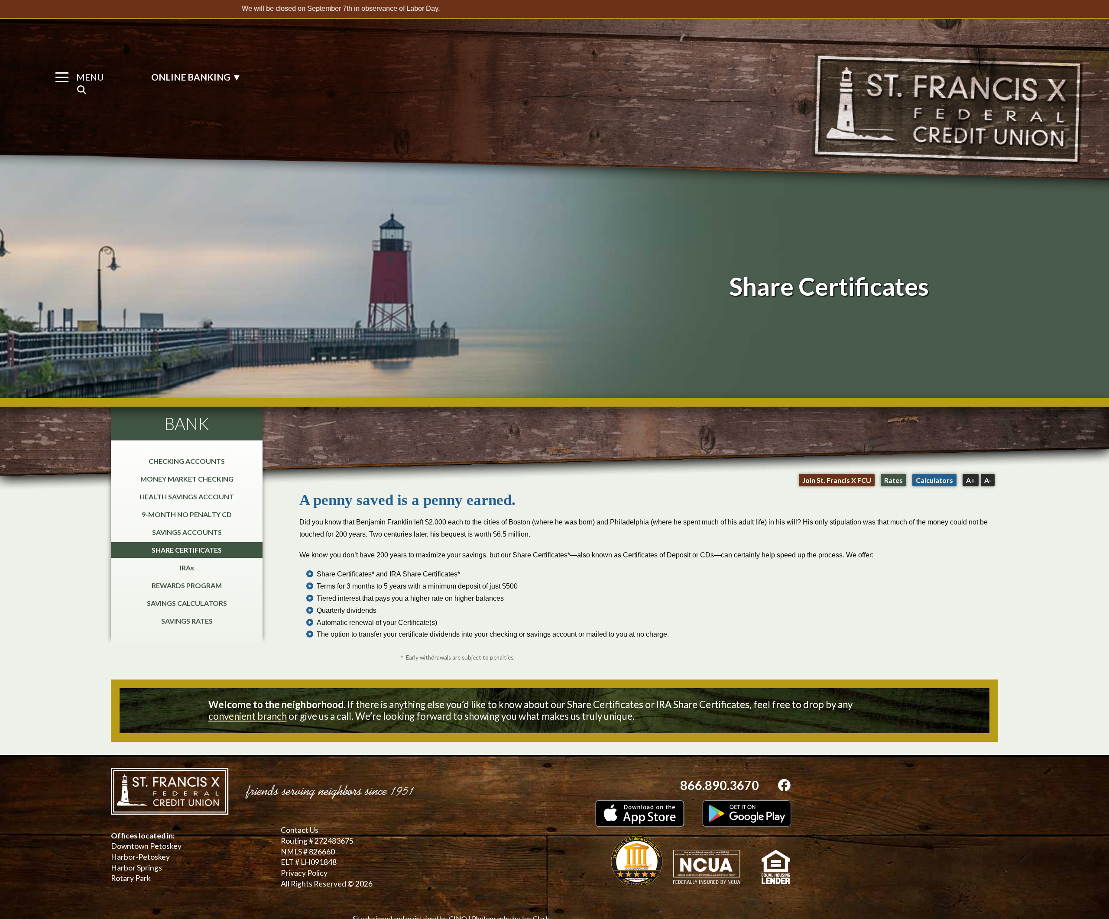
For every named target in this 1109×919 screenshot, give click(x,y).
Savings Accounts (187, 532)
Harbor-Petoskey (140, 856)
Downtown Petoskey (146, 846)
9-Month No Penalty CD (187, 514)
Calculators (934, 480)
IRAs (187, 567)
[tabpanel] (554, 286)
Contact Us (299, 830)
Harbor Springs (136, 867)
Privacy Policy (304, 872)
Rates (893, 480)
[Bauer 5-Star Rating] (637, 860)
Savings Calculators (187, 603)
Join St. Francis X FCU (836, 480)
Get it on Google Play (746, 813)
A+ (970, 480)
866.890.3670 (719, 785)
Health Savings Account (186, 496)
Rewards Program (187, 585)
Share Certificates (187, 550)
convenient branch (247, 716)
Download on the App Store (639, 813)
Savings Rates (187, 621)
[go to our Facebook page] (784, 785)
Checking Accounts (187, 461)
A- (987, 480)
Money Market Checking (186, 479)
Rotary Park (131, 878)
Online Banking (196, 77)
